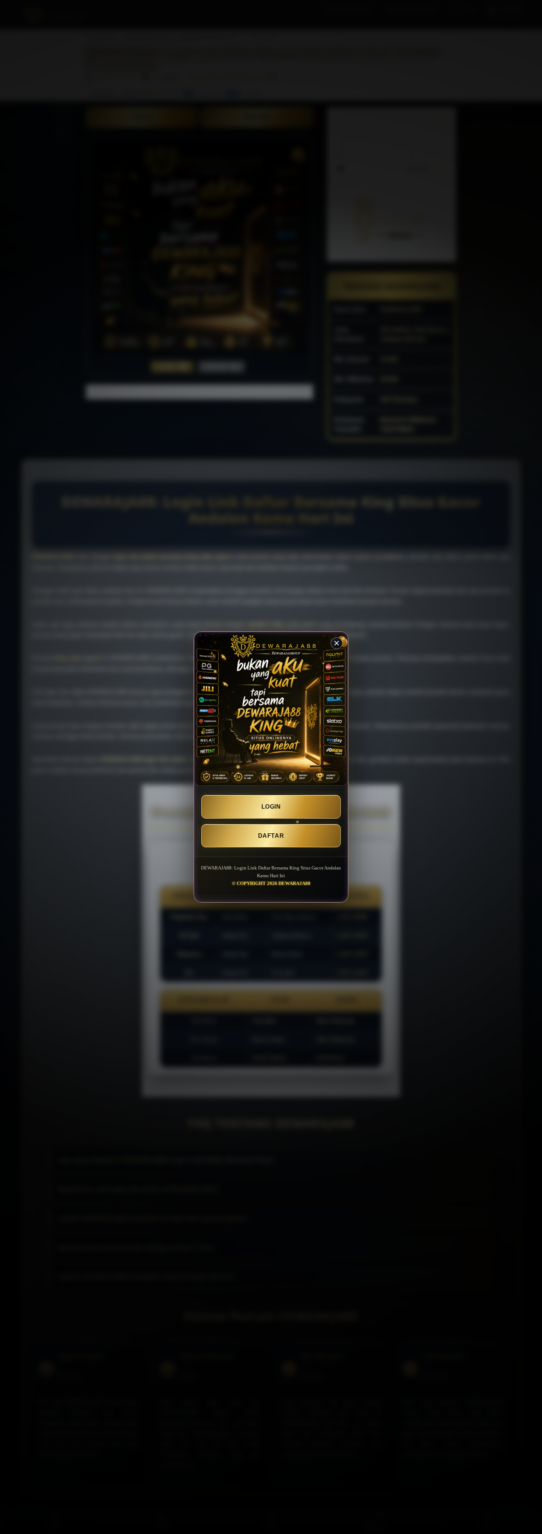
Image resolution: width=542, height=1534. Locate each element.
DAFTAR (271, 836)
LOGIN (271, 806)
